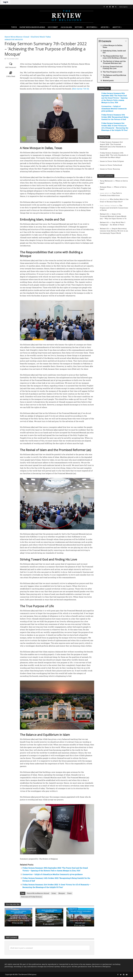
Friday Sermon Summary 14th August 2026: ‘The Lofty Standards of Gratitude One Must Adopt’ (114, 155)
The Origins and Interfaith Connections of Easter (114, 207)
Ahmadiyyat (10, 40)
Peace (69, 893)
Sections (78, 27)
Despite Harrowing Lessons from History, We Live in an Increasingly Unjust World (114, 230)
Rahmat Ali (104, 214)
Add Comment (10, 67)
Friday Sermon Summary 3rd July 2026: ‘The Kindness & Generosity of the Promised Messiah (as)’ (80, 919)
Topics (14, 27)
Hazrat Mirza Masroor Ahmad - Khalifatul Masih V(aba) (28, 37)
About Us (116, 27)
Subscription (123, 7)
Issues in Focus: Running (110, 169)
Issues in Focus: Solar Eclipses (112, 161)
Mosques (19, 40)
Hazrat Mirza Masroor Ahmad (32, 27)
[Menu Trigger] (2, 2)
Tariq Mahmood (106, 181)
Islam (54, 893)
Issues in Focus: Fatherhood (111, 165)
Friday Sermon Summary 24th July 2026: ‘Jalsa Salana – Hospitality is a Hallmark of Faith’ (49, 918)
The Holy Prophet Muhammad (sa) (80, 912)
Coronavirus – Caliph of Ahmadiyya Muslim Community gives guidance (52, 874)
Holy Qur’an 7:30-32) (81, 89)
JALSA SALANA (66, 27)
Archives (104, 27)
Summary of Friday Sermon (31, 897)
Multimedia (91, 27)
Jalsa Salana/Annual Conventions (18, 912)
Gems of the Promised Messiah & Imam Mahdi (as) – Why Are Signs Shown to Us (113, 216)
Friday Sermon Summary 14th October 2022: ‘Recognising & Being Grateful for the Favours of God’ (114, 117)
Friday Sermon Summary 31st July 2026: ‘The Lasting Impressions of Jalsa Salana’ (18, 918)
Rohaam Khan (105, 187)
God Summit (53, 27)
